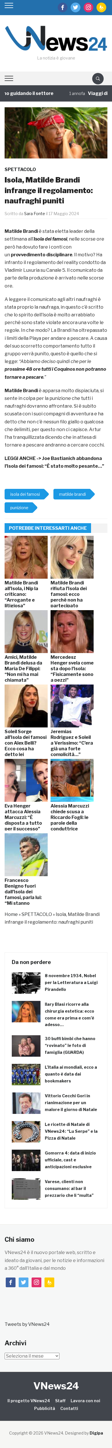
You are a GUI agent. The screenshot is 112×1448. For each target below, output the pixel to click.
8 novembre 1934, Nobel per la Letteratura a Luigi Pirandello (71, 982)
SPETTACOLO (20, 169)
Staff (60, 1400)
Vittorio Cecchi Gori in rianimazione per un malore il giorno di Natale (71, 1102)
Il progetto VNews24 (28, 1400)
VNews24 (56, 1386)
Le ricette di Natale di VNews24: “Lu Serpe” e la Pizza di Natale (71, 1131)
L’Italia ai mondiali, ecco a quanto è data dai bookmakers (71, 1074)
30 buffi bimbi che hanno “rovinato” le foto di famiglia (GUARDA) (70, 1045)
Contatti (69, 1408)
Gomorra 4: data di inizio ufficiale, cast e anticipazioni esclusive (70, 1160)
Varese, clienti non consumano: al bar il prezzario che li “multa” (69, 1188)
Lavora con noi (85, 1400)
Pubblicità (44, 1408)
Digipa (96, 1433)
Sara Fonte (34, 213)
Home (11, 914)
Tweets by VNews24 (27, 1324)
